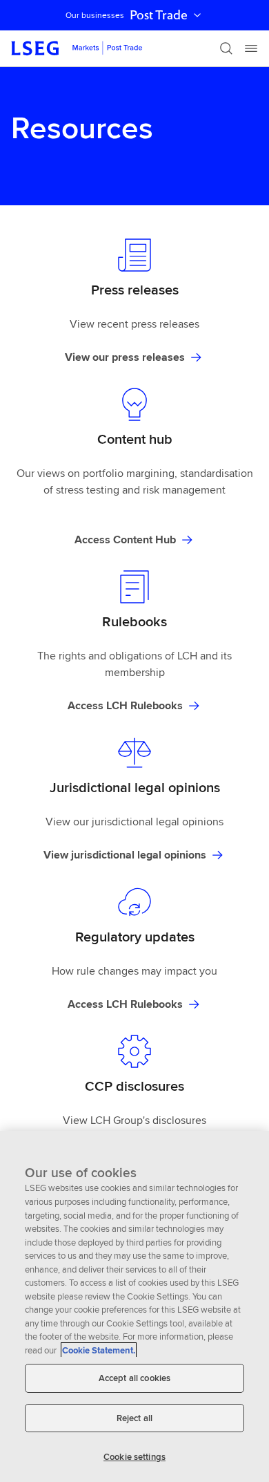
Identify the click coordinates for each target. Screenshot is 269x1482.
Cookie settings (134, 1456)
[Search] (226, 48)
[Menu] (251, 48)
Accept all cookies (134, 1378)
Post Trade (159, 15)
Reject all (134, 1418)
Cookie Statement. (98, 1350)
